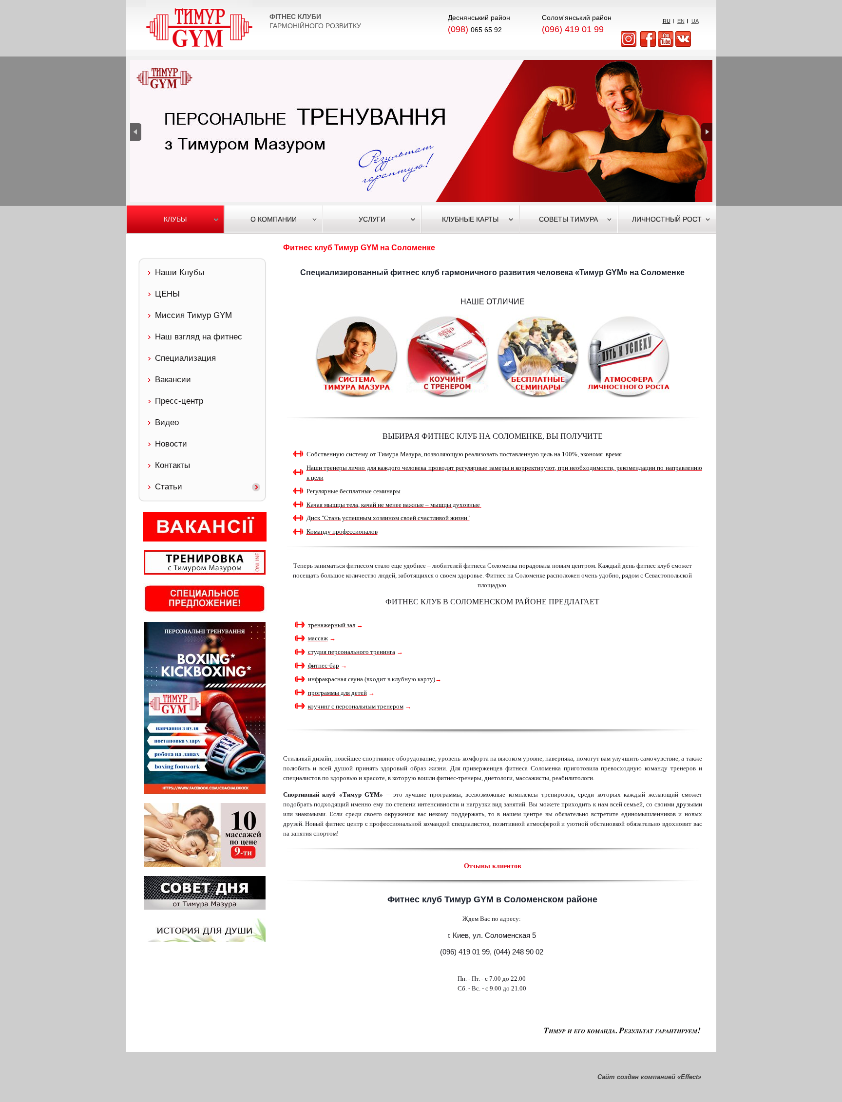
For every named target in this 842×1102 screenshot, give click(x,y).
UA (695, 21)
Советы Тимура (568, 219)
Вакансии (173, 379)
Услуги (372, 219)
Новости (171, 443)
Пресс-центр (179, 401)
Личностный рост (667, 219)
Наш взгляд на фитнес (198, 336)
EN (681, 21)
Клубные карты (470, 219)
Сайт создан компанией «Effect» (649, 1077)
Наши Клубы (179, 272)
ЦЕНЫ (167, 294)
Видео (167, 422)
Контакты (172, 465)
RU (666, 21)
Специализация (185, 358)
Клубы (175, 219)
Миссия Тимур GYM (193, 315)
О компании (273, 219)
